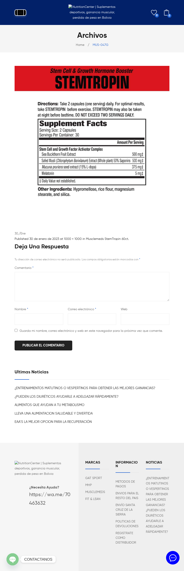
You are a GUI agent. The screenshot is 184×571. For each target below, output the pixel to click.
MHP (88, 485)
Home (80, 45)
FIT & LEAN (93, 499)
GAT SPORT (93, 478)
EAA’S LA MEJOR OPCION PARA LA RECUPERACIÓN (53, 422)
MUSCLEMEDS (95, 492)
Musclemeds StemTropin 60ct (107, 239)
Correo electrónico (82, 309)
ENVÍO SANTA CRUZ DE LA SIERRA (125, 510)
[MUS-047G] (92, 143)
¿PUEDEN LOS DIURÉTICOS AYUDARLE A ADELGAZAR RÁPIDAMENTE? (66, 396)
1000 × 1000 (73, 239)
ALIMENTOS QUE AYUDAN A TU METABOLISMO (49, 405)
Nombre (21, 309)
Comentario (24, 268)
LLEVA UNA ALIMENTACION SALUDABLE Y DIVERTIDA (54, 413)
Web (124, 309)
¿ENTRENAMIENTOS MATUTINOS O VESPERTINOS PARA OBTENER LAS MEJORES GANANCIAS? (85, 388)
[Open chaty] (13, 559)
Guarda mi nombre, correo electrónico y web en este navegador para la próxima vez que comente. (91, 330)
